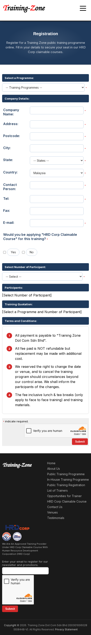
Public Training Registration (66, 485)
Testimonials (55, 518)
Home (51, 463)
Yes (13, 252)
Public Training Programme (66, 474)
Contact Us (54, 507)
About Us (53, 468)
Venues (52, 512)
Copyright (10, 625)
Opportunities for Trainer (64, 496)
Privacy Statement (66, 629)
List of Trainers (57, 490)
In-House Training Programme (68, 479)
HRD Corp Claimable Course (67, 501)
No (32, 252)
